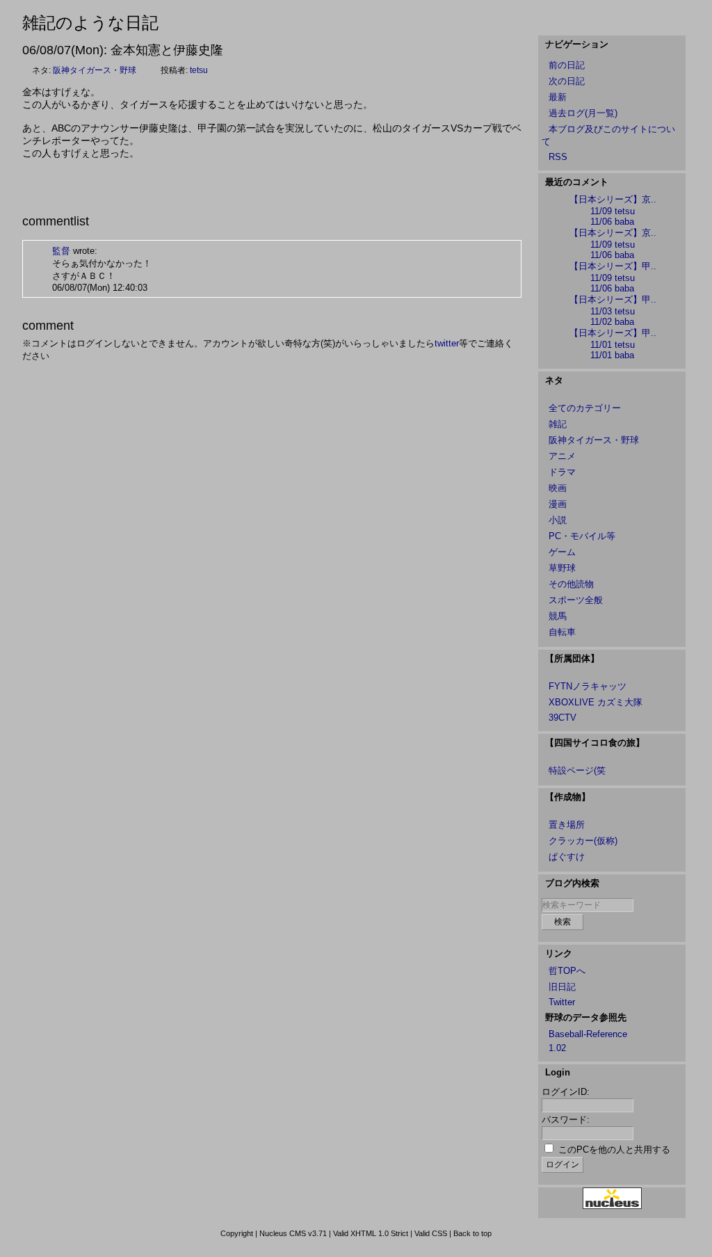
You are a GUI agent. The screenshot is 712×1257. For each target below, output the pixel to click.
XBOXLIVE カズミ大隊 (595, 702)
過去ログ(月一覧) (583, 113)
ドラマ (562, 472)
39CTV (562, 717)
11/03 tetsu (612, 311)
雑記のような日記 (90, 22)
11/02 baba (612, 322)
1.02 (557, 1048)
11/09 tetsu (612, 211)
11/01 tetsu (612, 344)
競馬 (558, 616)
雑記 (558, 424)
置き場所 (567, 824)
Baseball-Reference (588, 1034)
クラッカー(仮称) (583, 840)
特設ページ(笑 (577, 770)
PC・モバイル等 (582, 536)
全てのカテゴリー (585, 408)
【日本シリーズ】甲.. (612, 266)
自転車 (562, 632)
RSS (558, 157)
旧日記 (562, 987)
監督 (61, 251)
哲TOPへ (567, 971)
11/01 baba (612, 355)
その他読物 (571, 584)
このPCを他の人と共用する (614, 1149)
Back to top (472, 1233)
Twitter (562, 1002)
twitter (447, 343)
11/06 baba (612, 221)
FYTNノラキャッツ (587, 686)
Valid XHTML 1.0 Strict (370, 1233)
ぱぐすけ (567, 856)
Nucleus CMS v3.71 (293, 1233)
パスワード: (566, 1119)
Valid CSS (430, 1233)
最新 (558, 97)
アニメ (562, 456)
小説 (558, 520)
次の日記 (567, 81)
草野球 (562, 568)
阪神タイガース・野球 (94, 70)
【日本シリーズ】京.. (612, 199)
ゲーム (562, 552)
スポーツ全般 (576, 600)
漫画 (558, 504)
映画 (558, 488)
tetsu (199, 70)
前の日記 (567, 65)
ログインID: (566, 1092)
